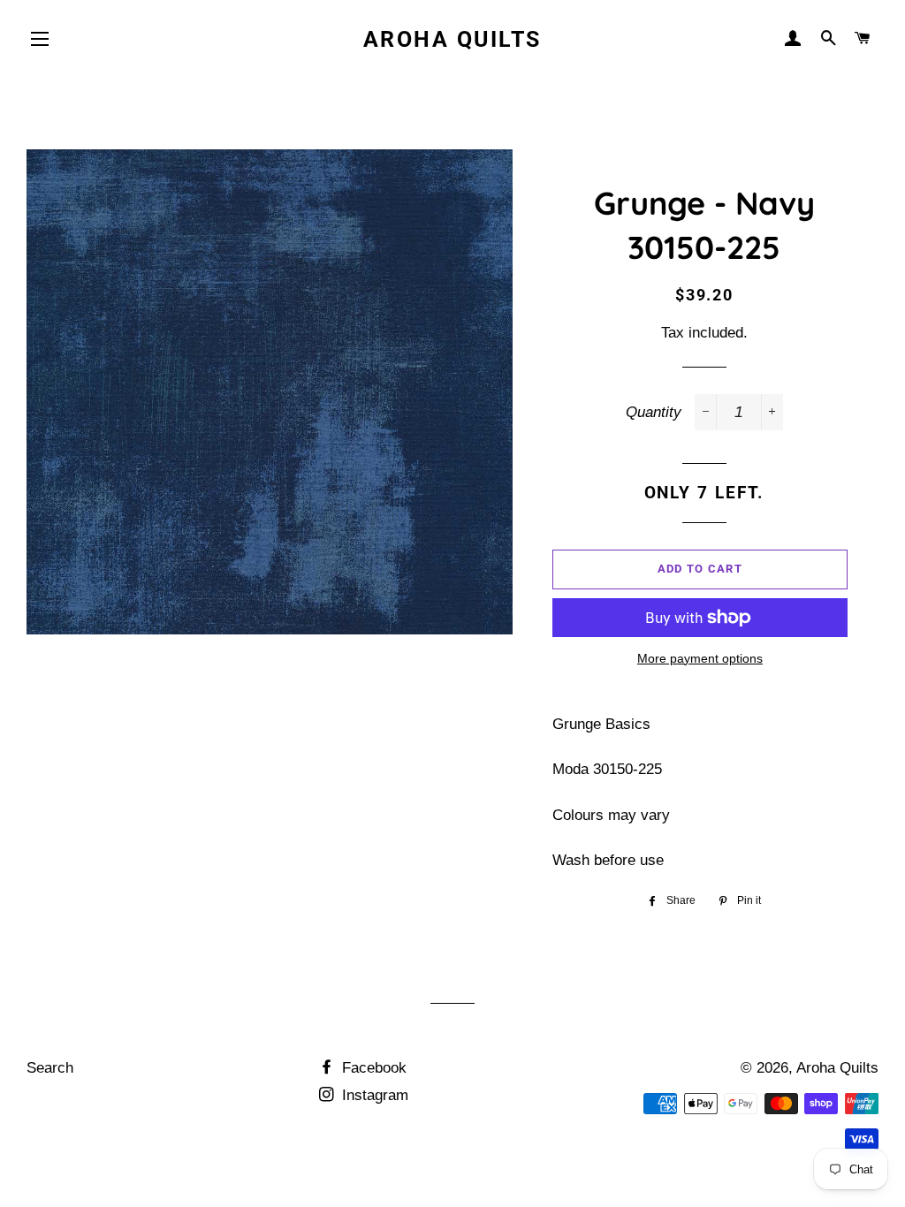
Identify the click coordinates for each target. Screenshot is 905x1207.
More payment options (700, 658)
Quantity (653, 412)
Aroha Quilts (452, 39)
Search (50, 1067)
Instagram (373, 1095)
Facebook (372, 1067)
